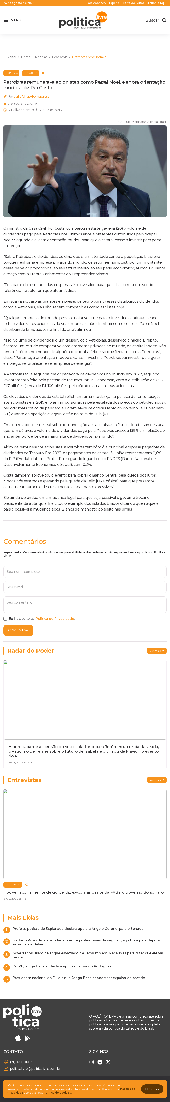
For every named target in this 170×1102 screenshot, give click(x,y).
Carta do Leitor (133, 3)
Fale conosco (96, 3)
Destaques (31, 73)
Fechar (152, 1089)
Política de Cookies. (58, 1092)
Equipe (114, 3)
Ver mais (155, 650)
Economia (11, 73)
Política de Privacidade (54, 619)
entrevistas (12, 884)
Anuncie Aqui (157, 3)
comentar (18, 630)
